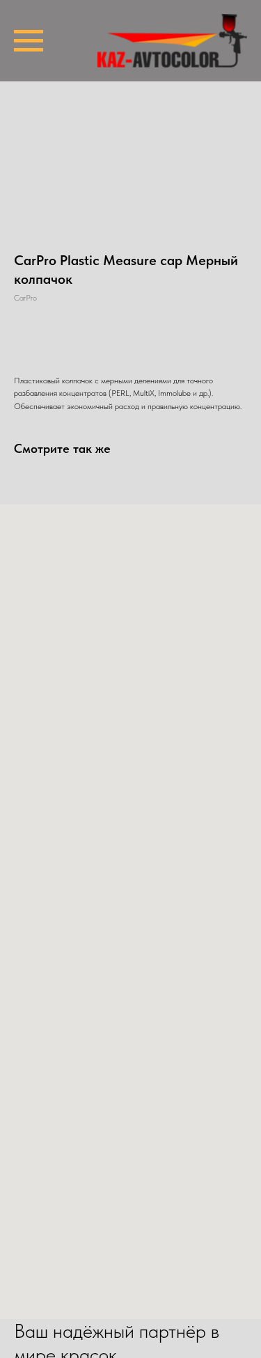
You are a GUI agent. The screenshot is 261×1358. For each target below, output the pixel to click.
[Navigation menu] (28, 41)
